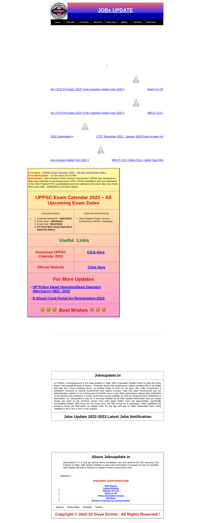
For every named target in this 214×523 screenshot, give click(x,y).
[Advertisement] (107, 46)
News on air (111, 493)
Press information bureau (111, 496)
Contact (99, 507)
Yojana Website (111, 488)
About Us (60, 507)
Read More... (66, 476)
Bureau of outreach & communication (111, 500)
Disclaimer (87, 507)
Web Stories (111, 486)
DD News (111, 498)
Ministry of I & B (111, 491)
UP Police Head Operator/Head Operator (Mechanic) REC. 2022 (67, 289)
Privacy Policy (73, 507)
